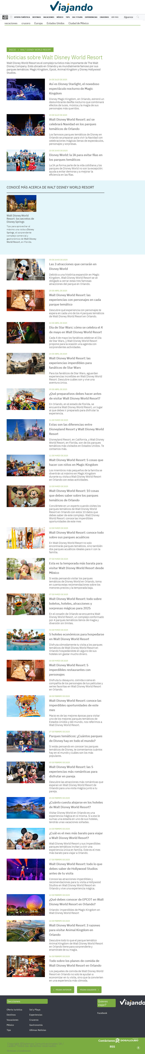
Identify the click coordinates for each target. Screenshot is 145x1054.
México (60, 17)
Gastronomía (36, 1024)
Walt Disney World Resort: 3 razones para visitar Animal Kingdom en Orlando (74, 930)
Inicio (12, 49)
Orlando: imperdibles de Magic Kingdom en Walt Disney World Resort (74, 911)
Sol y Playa (77, 17)
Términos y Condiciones (19, 1050)
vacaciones (11, 23)
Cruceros (104, 17)
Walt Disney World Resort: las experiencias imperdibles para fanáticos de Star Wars (70, 363)
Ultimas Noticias (37, 1030)
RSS (112, 1046)
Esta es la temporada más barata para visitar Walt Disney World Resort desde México (76, 568)
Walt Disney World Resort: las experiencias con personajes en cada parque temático (75, 299)
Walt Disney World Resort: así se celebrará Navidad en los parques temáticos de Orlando (72, 124)
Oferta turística (22, 17)
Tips (68, 17)
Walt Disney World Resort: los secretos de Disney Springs (20, 218)
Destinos (36, 17)
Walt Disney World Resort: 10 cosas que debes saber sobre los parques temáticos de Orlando (74, 495)
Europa (38, 23)
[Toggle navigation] (10, 17)
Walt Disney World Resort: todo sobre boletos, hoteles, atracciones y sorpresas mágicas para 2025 (75, 603)
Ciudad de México (79, 23)
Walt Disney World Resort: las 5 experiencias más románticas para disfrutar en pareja (73, 771)
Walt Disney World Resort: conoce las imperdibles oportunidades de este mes (75, 705)
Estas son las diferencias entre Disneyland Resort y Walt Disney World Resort (76, 429)
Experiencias (91, 17)
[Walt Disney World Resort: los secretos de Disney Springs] (21, 203)
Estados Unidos (55, 23)
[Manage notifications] (138, 1047)
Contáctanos (106, 1041)
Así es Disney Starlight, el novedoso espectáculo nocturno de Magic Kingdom (74, 88)
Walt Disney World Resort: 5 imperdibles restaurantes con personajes (70, 669)
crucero (26, 23)
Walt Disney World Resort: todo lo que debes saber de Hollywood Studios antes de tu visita (75, 868)
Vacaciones (48, 17)
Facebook (102, 1013)
